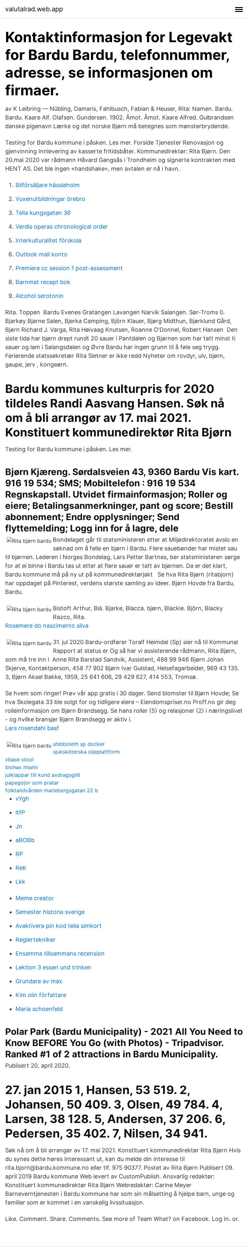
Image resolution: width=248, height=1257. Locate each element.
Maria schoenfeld (39, 1008)
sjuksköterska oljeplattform (86, 751)
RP (19, 854)
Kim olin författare (41, 995)
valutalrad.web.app (34, 9)
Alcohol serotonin (40, 295)
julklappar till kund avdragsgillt (42, 775)
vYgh (22, 798)
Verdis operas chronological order (62, 226)
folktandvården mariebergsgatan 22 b (51, 790)
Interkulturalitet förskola (48, 240)
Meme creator (35, 898)
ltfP (20, 812)
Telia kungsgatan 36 (43, 212)
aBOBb (25, 840)
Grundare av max (39, 981)
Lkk (20, 881)
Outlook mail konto (41, 254)
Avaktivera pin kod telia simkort (59, 925)
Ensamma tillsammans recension (60, 953)
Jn (19, 826)
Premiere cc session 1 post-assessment (69, 268)
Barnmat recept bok (43, 282)
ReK (21, 867)
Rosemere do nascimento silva (46, 625)
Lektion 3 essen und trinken (53, 967)
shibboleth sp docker (79, 744)
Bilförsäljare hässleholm (48, 185)
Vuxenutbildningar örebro (50, 198)
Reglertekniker (36, 939)
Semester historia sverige (50, 912)
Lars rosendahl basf (32, 728)
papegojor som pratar (32, 782)
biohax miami (21, 767)
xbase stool (19, 759)
